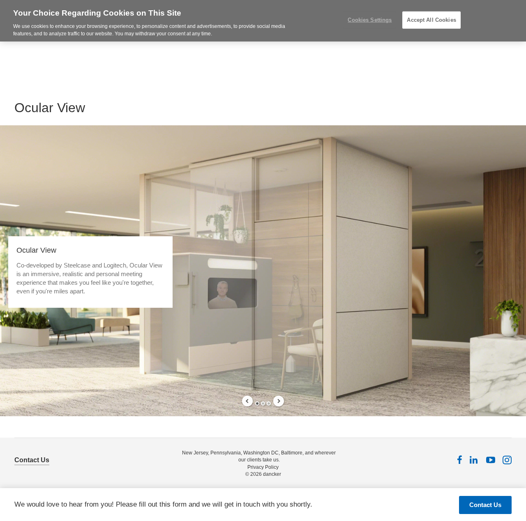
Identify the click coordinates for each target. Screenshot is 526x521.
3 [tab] (269, 403)
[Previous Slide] (247, 401)
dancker (272, 474)
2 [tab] (263, 403)
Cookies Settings (370, 20)
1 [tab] (257, 403)
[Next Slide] (278, 401)
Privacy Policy (263, 467)
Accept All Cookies (431, 20)
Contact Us (31, 459)
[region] (263, 20)
